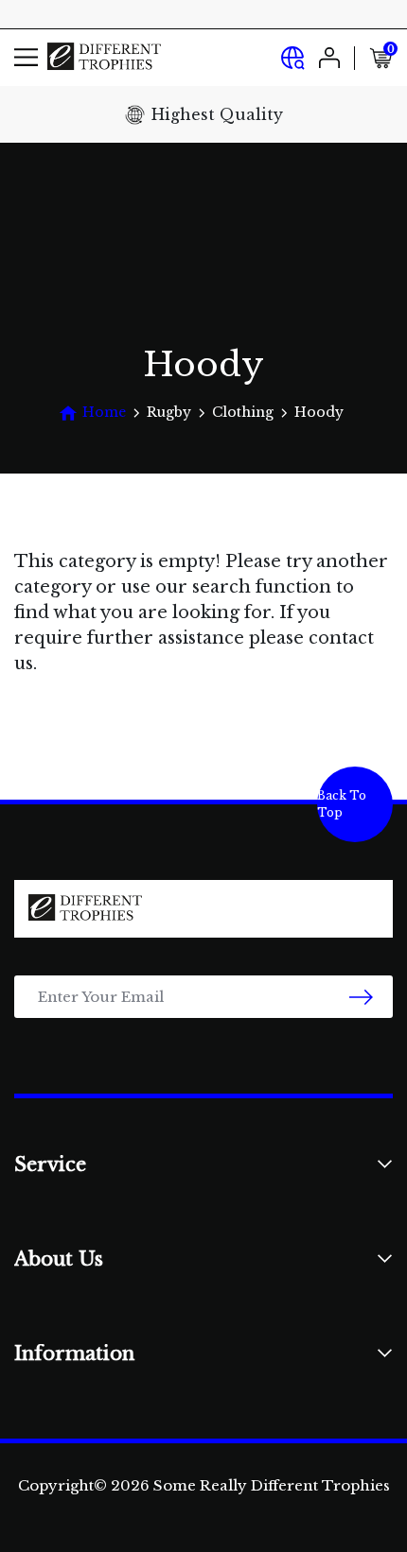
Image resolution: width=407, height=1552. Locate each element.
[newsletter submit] (361, 996)
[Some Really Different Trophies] (104, 57)
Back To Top (341, 803)
